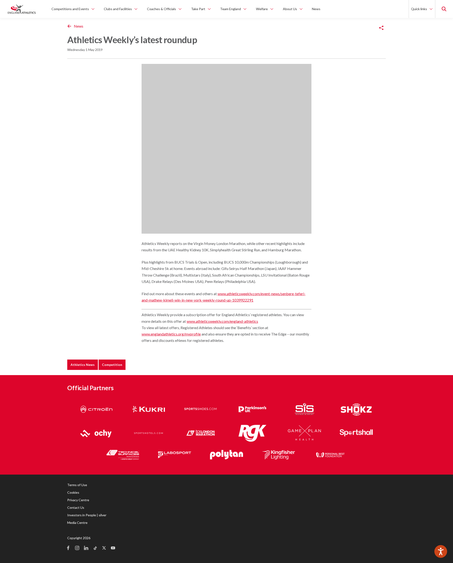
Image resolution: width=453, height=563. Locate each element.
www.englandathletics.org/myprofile (171, 334)
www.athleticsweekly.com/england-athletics (222, 321)
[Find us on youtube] (113, 548)
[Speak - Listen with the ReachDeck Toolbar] (440, 551)
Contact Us (75, 507)
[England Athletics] (21, 9)
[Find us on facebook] (68, 548)
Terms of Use (77, 485)
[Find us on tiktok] (95, 548)
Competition (112, 365)
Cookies (73, 492)
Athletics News (83, 365)
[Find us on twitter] (104, 548)
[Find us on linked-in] (86, 548)
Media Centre (77, 523)
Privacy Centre (78, 500)
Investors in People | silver (86, 515)
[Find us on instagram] (77, 548)
